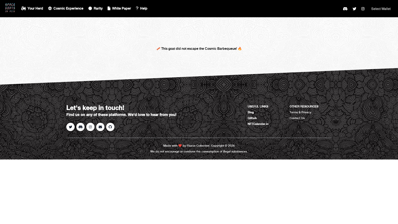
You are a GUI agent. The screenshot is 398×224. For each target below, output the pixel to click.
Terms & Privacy (300, 112)
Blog (251, 112)
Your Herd (35, 8)
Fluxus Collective (198, 145)
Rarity (98, 8)
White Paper (121, 8)
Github (252, 118)
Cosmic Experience (68, 8)
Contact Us (297, 118)
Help (143, 8)
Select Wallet (381, 8)
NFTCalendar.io (258, 124)
